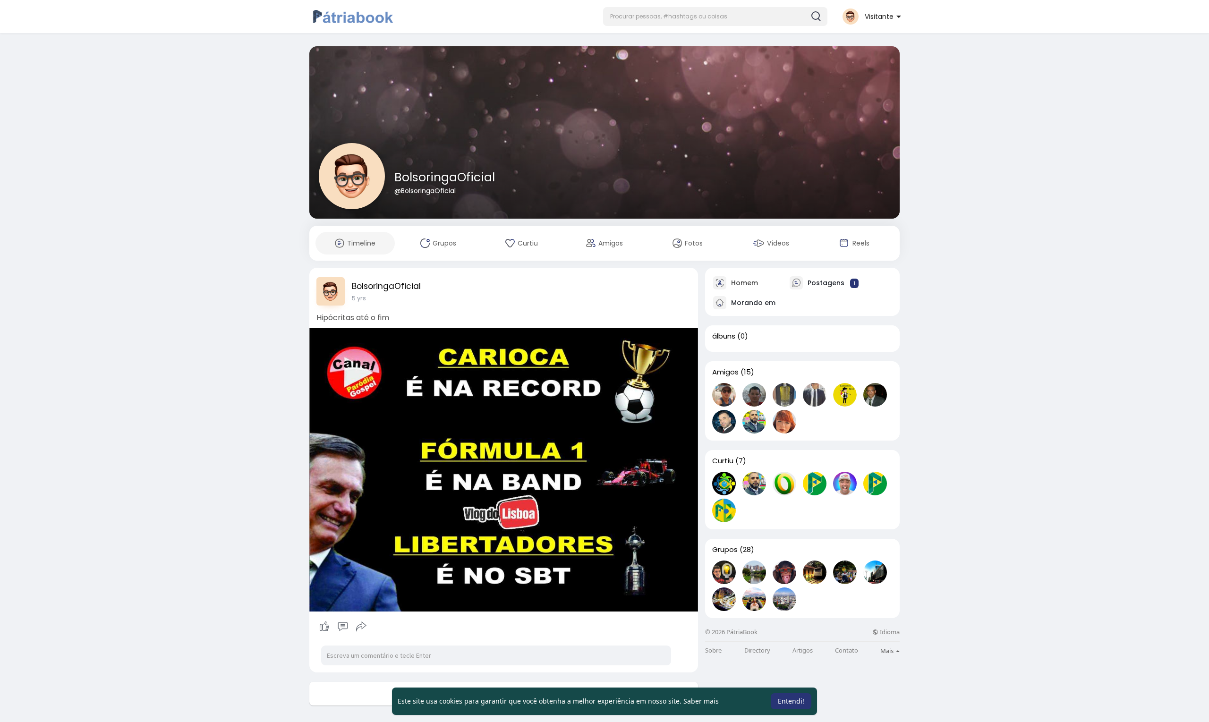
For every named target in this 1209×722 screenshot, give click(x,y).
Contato (846, 650)
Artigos (802, 650)
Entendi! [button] (791, 701)
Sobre (713, 650)
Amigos (725, 372)
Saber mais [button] (701, 701)
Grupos (725, 549)
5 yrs (359, 298)
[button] (715, 16)
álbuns (723, 336)
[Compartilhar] (361, 627)
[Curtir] (342, 627)
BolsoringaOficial (444, 177)
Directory (757, 650)
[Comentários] (343, 627)
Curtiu (722, 461)
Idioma (889, 632)
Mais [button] (887, 650)
